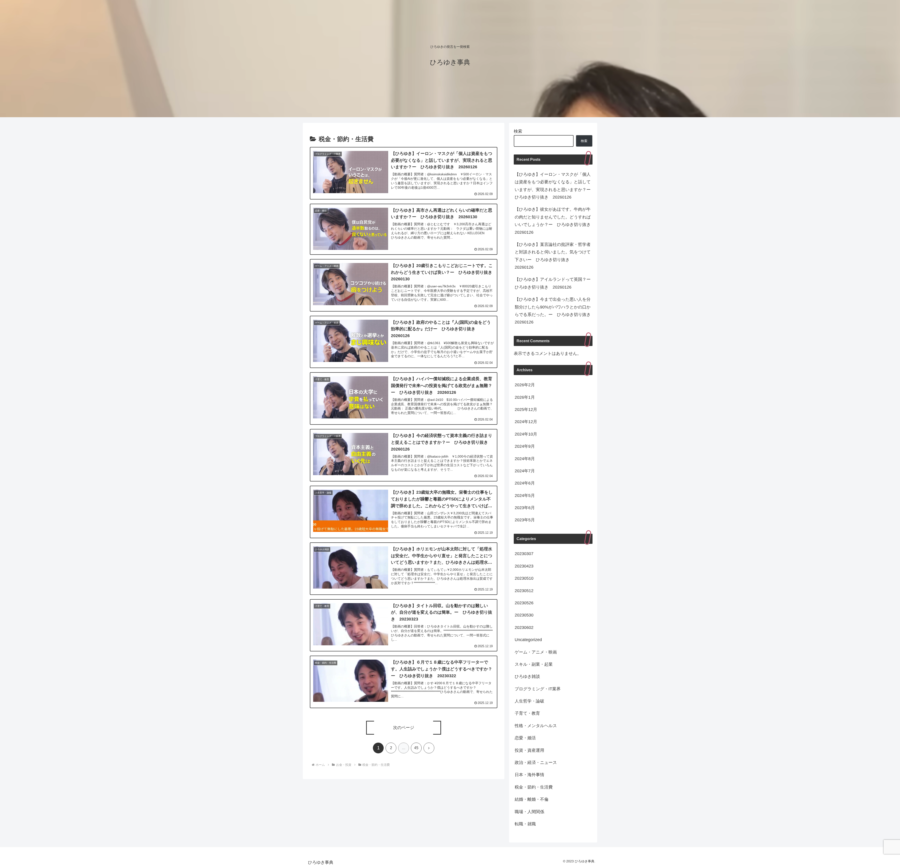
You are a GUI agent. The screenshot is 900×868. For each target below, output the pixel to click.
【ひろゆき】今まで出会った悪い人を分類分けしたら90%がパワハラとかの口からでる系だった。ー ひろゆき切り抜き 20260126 (553, 310)
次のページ (403, 727)
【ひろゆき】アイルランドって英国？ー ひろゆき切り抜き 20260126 (553, 283)
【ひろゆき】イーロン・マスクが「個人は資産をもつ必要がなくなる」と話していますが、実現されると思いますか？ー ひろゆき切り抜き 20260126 (553, 185)
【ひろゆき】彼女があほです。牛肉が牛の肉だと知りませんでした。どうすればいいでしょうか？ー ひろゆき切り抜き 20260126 (553, 220)
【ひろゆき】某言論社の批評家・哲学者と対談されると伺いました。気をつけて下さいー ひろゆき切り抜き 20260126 (553, 256)
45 (416, 748)
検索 (518, 131)
